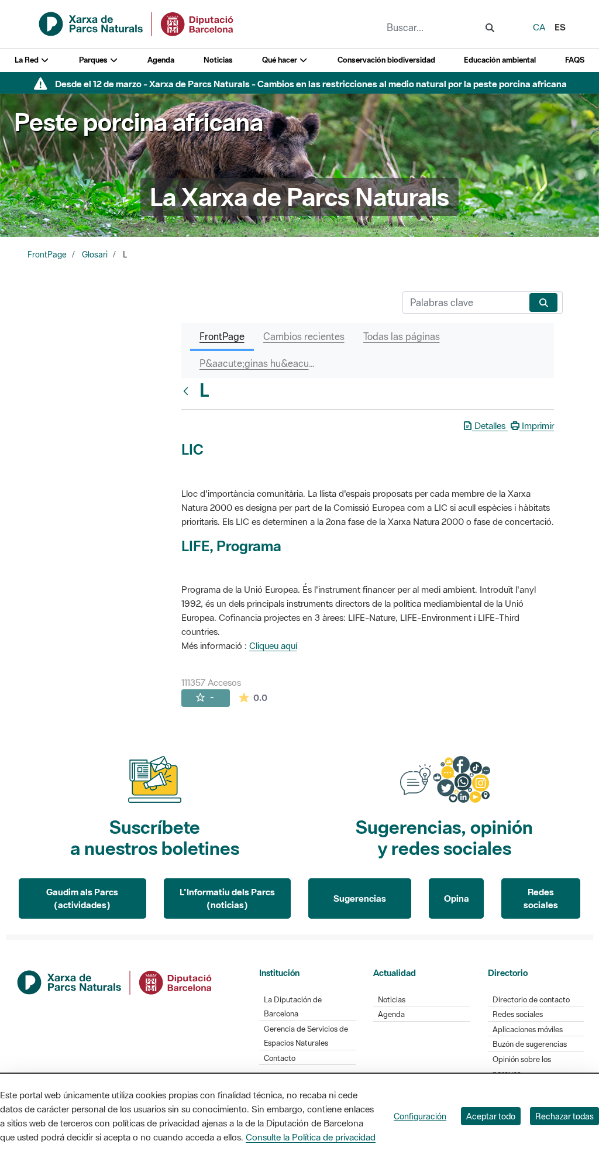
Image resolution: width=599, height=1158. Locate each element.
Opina (456, 898)
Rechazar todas (564, 1116)
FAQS (574, 60)
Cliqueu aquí (273, 645)
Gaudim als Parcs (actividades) (82, 898)
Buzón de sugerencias (530, 1044)
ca (539, 27)
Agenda (160, 60)
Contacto (279, 1058)
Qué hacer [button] (280, 60)
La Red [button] (27, 60)
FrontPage (47, 254)
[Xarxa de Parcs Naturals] (136, 23)
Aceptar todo (490, 1116)
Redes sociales (541, 898)
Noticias (218, 60)
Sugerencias (359, 898)
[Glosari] (188, 391)
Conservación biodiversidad (386, 60)
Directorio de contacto (531, 1000)
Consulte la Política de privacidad (311, 1137)
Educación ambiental (500, 60)
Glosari (95, 254)
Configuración (420, 1116)
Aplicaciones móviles (528, 1030)
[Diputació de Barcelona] (115, 981)
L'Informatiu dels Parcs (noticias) (227, 898)
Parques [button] (94, 60)
